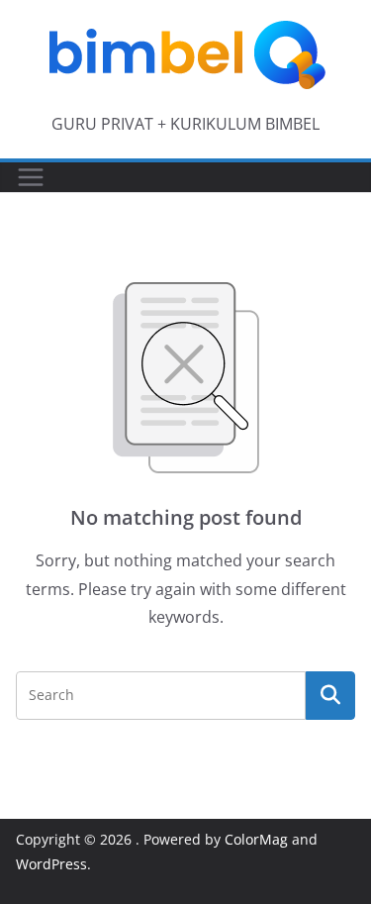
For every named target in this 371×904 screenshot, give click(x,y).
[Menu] (31, 177)
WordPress (51, 863)
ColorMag (256, 839)
